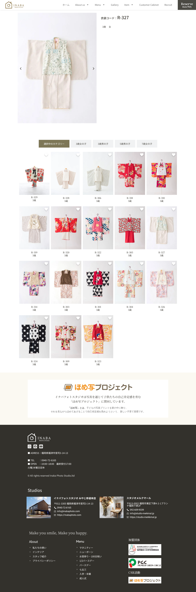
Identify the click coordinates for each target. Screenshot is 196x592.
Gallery (115, 4)
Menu (98, 4)
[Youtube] (41, 446)
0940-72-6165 (48, 460)
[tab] (54, 144)
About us (80, 4)
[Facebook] (35, 446)
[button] (20, 68)
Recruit (168, 4)
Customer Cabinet (149, 4)
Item (126, 4)
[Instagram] (29, 446)
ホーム (66, 4)
